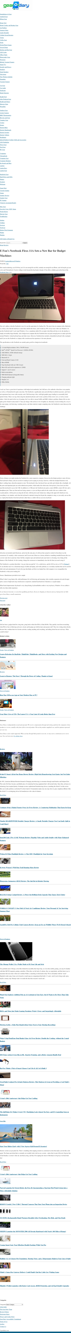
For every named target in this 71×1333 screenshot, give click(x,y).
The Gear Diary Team (6, 1309)
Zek (7, 264)
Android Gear (4, 16)
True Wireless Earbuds (6, 77)
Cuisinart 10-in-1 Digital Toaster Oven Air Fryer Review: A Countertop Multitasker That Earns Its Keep (35, 807)
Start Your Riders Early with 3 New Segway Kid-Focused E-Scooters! (23, 1146)
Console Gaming (4, 190)
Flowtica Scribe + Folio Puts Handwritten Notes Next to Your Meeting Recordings (28, 1025)
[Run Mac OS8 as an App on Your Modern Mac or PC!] (8, 688)
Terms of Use (3, 1322)
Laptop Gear (3, 170)
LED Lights (3, 52)
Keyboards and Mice (5, 163)
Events (2, 650)
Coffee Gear (3, 40)
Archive (2, 1324)
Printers (2, 179)
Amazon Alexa (4, 30)
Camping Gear (4, 120)
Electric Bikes (4, 127)
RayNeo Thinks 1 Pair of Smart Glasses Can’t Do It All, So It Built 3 (23, 1068)
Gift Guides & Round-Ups (7, 239)
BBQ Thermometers (5, 115)
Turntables (3, 79)
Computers (3, 153)
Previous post (3, 598)
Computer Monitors (5, 161)
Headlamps (3, 137)
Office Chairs (3, 55)
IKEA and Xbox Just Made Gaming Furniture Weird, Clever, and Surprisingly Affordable (30, 1011)
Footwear (2, 228)
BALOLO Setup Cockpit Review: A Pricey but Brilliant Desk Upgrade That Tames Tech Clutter (32, 894)
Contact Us (3, 1326)
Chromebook (3, 156)
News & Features (9, 650)
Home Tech (3, 23)
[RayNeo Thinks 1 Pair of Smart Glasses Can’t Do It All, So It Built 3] (5, 1064)
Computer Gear (4, 158)
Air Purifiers (3, 28)
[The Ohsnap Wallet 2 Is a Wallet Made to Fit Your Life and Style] (16, 960)
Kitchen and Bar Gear (6, 50)
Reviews (2, 672)
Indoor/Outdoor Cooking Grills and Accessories (13, 140)
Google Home (4, 47)
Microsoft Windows (15, 261)
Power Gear (3, 145)
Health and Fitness (5, 102)
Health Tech (3, 97)
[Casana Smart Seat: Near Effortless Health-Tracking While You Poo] (5, 1241)
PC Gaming (3, 200)
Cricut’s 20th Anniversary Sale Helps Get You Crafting (18, 1098)
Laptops (2, 166)
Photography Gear (5, 57)
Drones (2, 125)
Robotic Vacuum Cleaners (7, 62)
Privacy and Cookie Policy (7, 1317)
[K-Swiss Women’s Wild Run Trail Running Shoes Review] (5, 863)
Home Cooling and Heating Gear (9, 25)
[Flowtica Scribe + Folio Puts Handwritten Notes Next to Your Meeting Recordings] (5, 1020)
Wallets (2, 232)
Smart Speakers (4, 72)
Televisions (3, 74)
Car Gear (2, 85)
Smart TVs (3, 64)
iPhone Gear (3, 19)
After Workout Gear (5, 99)
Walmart (66, 564)
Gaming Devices (4, 195)
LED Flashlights (4, 142)
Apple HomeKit (4, 33)
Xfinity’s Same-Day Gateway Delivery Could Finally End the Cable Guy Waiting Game (29, 1272)
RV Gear (2, 149)
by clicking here (18, 736)
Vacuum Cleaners (5, 82)
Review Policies (4, 1312)
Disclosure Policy (5, 1314)
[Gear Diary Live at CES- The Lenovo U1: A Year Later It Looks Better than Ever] (6, 707)
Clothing (2, 223)
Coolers (2, 123)
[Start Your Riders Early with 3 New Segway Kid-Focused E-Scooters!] (16, 1142)
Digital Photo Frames (6, 45)
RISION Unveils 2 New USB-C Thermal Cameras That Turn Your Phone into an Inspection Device (33, 1204)
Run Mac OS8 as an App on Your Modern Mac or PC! (18, 695)
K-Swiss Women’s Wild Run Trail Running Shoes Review (19, 867)
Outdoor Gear (4, 110)
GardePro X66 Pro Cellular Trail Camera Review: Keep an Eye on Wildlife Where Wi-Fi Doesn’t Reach (35, 924)
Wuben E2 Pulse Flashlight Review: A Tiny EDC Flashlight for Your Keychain (26, 854)
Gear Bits (3, 1121)
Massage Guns (4, 104)
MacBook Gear (4, 174)
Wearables (3, 106)
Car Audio (3, 88)
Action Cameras (4, 113)
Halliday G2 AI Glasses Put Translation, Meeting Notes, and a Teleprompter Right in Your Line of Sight (35, 1258)
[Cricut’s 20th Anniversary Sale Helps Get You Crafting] (5, 1094)
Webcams (2, 184)
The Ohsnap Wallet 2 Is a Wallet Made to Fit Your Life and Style (22, 964)
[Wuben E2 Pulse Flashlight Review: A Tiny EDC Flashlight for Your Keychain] (5, 850)
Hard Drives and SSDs (6, 177)
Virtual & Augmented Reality (8, 203)
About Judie (3, 1307)
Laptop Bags (3, 168)
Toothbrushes (3, 216)
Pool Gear (3, 147)
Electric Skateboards (5, 130)
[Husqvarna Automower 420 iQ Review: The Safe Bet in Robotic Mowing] (5, 877)
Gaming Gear (3, 198)
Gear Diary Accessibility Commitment (10, 1319)
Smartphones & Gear (6, 14)
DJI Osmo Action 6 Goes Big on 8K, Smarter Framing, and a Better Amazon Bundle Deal (30, 1055)
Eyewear (2, 225)
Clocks (2, 37)
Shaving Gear (4, 214)
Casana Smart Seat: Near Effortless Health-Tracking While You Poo (23, 1245)
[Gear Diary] (35, 6)
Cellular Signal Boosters (6, 35)
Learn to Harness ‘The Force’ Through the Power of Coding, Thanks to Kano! (26, 676)
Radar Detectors (4, 93)
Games (2, 193)
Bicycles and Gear (5, 118)
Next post (2, 600)
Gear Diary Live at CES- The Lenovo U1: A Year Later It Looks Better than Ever (27, 714)
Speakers (2, 69)
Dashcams (3, 90)
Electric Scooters (4, 132)
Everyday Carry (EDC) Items (8, 209)
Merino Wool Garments (6, 230)
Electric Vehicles (4, 135)
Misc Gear (3, 207)
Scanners (2, 182)
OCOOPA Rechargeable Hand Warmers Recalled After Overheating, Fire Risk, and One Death (32, 1218)
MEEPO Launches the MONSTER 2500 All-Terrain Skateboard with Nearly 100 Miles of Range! (33, 1231)
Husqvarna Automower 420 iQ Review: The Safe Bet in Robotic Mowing (24, 881)
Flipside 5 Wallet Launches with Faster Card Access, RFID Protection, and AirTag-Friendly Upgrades (34, 1286)
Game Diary (3, 188)
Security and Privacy (5, 67)
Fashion (2, 220)
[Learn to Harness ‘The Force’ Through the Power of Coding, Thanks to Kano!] (8, 669)
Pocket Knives (4, 211)
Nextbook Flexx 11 (5, 272)
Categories (3, 1304)
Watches (2, 235)
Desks (1, 42)
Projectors (2, 60)
